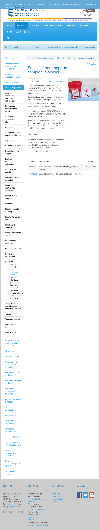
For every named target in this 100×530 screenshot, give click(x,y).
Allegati (60, 81)
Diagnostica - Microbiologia (10, 430)
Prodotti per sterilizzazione (11, 408)
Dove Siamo (57, 496)
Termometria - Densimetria (11, 422)
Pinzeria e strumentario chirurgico (10, 391)
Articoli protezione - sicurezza (13, 400)
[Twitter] (86, 494)
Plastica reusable (12, 82)
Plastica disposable (13, 87)
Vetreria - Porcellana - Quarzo (13, 75)
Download (92, 64)
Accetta (90, 10)
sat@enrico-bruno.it (36, 509)
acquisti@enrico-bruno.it (38, 525)
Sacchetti (60, 58)
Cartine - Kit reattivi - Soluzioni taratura (13, 443)
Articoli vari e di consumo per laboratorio (11, 364)
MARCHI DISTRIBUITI (54, 25)
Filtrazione (9, 351)
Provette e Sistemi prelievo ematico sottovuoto (12, 343)
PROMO (70, 25)
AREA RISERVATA (23, 32)
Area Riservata (58, 501)
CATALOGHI (83, 25)
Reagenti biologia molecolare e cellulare (12, 453)
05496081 (33, 173)
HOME (10, 25)
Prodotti (31, 58)
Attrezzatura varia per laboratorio (12, 373)
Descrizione (34, 81)
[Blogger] (91, 494)
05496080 (33, 166)
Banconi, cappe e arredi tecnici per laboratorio (12, 66)
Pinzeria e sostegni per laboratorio (13, 381)
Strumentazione (11, 58)
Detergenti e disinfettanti (10, 472)
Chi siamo (56, 493)
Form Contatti (57, 499)
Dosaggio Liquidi (12, 356)
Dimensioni (48, 81)
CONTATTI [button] (34, 25)
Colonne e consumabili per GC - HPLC (13, 463)
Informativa (19, 7)
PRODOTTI (21, 25)
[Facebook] (79, 494)
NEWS (9, 32)
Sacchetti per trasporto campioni (80, 58)
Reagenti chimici (12, 436)
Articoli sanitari (11, 415)
